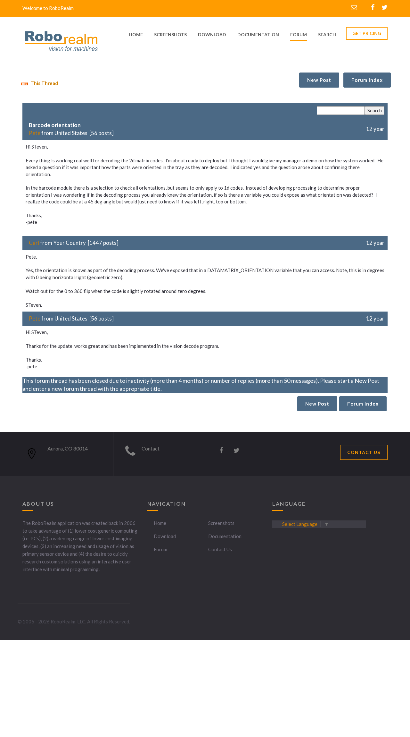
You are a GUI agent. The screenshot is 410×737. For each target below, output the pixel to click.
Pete (34, 133)
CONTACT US (363, 452)
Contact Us (220, 549)
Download (165, 536)
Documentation (225, 536)
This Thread (43, 83)
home (136, 34)
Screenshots (221, 523)
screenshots (170, 34)
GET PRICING (366, 33)
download (212, 34)
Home (160, 523)
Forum (298, 34)
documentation (258, 34)
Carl (34, 242)
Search (327, 34)
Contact (151, 448)
